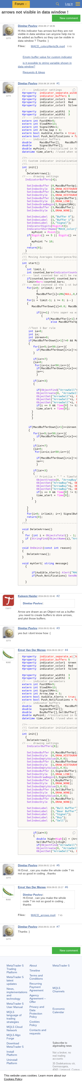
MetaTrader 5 (61, 965)
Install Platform (12, 1053)
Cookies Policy (34, 1023)
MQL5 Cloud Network (14, 1028)
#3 (58, 628)
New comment (69, 18)
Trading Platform (15, 969)
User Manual (15, 1005)
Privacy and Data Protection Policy (36, 1011)
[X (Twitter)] (67, 1031)
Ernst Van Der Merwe (32, 650)
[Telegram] (61, 1031)
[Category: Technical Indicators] (7, 19)
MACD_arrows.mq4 (43, 915)
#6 (66, 887)
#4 (66, 650)
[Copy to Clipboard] (74, 90)
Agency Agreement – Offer (37, 999)
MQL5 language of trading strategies (14, 1016)
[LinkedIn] (61, 1037)
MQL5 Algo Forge (13, 1036)
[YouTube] (55, 1037)
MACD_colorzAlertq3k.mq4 (48, 46)
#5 (58, 865)
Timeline (34, 970)
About (33, 965)
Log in (69, 3)
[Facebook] (55, 1031)
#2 (58, 596)
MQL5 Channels (58, 989)
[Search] (57, 4)
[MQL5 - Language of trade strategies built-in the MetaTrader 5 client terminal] (6, 4)
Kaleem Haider (27, 596)
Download (15, 1045)
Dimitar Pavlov (27, 25)
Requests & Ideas (34, 72)
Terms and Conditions (36, 977)
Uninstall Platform (12, 1061)
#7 (58, 926)
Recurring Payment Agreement (36, 987)
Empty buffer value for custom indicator (47, 57)
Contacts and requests (37, 1031)
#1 (58, 83)
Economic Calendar (59, 1010)
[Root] (3, 19)
